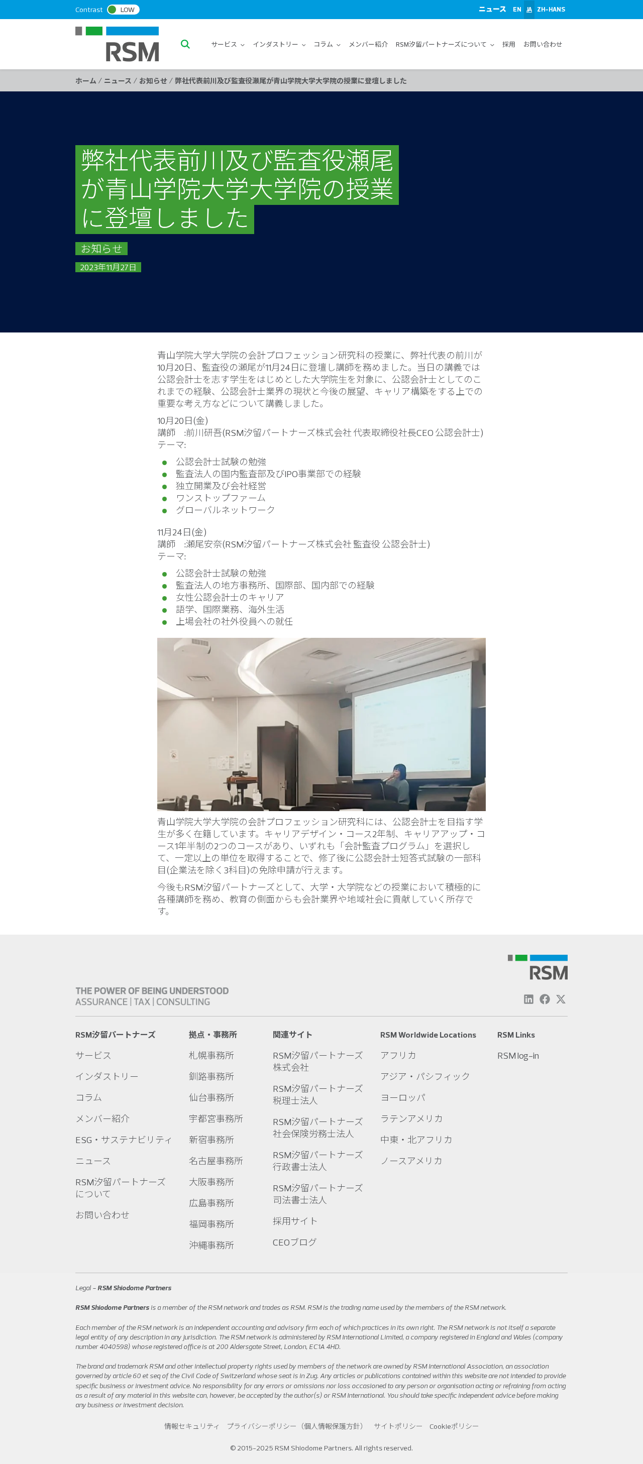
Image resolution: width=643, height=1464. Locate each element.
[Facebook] (545, 999)
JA (529, 9)
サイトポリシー (398, 1426)
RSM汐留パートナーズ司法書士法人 (318, 1194)
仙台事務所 (211, 1097)
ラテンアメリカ (411, 1118)
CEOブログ (295, 1242)
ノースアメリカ (411, 1161)
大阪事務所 (211, 1182)
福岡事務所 (211, 1224)
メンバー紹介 (368, 44)
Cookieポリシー (454, 1426)
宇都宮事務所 (216, 1118)
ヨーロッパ (402, 1097)
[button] (188, 44)
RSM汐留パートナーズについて (442, 44)
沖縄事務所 (211, 1245)
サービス (224, 44)
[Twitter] (561, 999)
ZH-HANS (551, 9)
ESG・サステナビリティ (124, 1140)
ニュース (492, 9)
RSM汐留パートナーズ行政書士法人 (318, 1161)
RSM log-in (518, 1055)
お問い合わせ (543, 44)
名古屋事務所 (216, 1161)
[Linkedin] (528, 999)
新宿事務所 (211, 1140)
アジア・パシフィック (425, 1076)
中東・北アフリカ (416, 1140)
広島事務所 (211, 1203)
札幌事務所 (211, 1055)
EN (517, 9)
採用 (508, 44)
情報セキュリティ (192, 1426)
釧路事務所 (211, 1076)
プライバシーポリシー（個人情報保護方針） (297, 1426)
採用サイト (295, 1221)
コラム (323, 44)
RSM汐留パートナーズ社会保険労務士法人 (318, 1128)
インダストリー (276, 44)
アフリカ (398, 1055)
